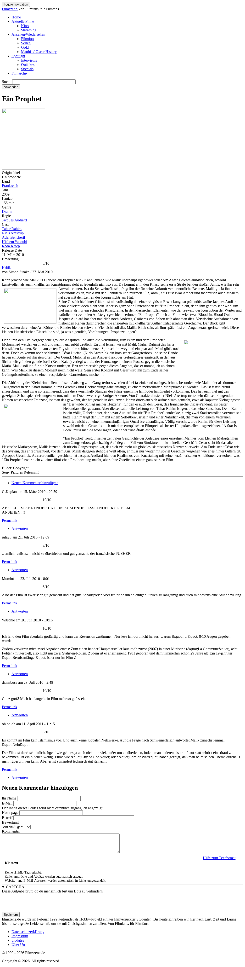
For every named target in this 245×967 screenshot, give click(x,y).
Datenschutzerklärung (28, 932)
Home (16, 17)
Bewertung (10, 822)
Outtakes (27, 65)
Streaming (28, 30)
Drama (7, 211)
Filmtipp (27, 39)
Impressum (19, 936)
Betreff (7, 818)
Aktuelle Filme (22, 21)
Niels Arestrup (13, 233)
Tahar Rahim (12, 229)
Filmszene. (10, 9)
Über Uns (18, 945)
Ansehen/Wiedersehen (28, 34)
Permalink (9, 520)
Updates (17, 940)
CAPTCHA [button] (15, 887)
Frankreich (10, 186)
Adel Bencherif (13, 237)
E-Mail (7, 803)
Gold (25, 47)
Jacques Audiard (14, 220)
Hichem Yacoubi (14, 242)
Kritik (6, 268)
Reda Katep (11, 246)
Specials (27, 69)
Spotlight (18, 56)
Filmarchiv (19, 73)
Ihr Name (9, 798)
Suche (6, 82)
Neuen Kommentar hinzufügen (34, 483)
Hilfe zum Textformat (219, 858)
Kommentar (11, 831)
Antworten (19, 529)
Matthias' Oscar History (39, 52)
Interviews (29, 60)
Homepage (10, 813)
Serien (26, 43)
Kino (25, 26)
